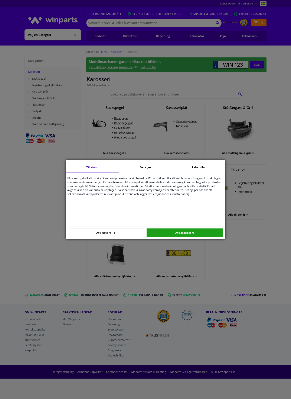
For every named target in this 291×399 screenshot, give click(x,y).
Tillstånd (92, 167)
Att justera (104, 233)
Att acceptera (184, 233)
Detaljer (145, 167)
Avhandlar (199, 167)
